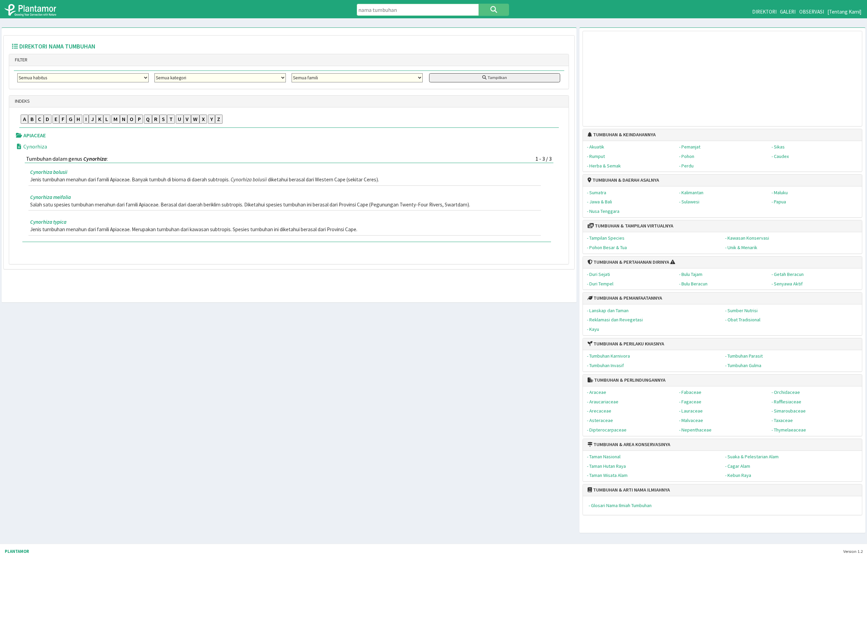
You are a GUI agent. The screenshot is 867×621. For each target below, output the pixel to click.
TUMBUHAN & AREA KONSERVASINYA (631, 444)
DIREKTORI (764, 11)
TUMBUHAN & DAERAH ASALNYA (625, 180)
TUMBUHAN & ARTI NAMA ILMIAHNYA (631, 490)
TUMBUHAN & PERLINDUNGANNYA (629, 380)
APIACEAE (34, 135)
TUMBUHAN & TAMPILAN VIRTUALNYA (633, 226)
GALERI (788, 11)
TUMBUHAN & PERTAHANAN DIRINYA (630, 262)
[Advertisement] (722, 75)
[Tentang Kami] (844, 11)
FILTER (20, 60)
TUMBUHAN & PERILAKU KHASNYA (628, 344)
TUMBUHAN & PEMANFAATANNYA (627, 298)
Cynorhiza (34, 146)
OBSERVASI (811, 11)
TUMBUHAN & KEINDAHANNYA (624, 135)
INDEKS (22, 101)
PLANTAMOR (17, 551)
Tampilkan (497, 77)
